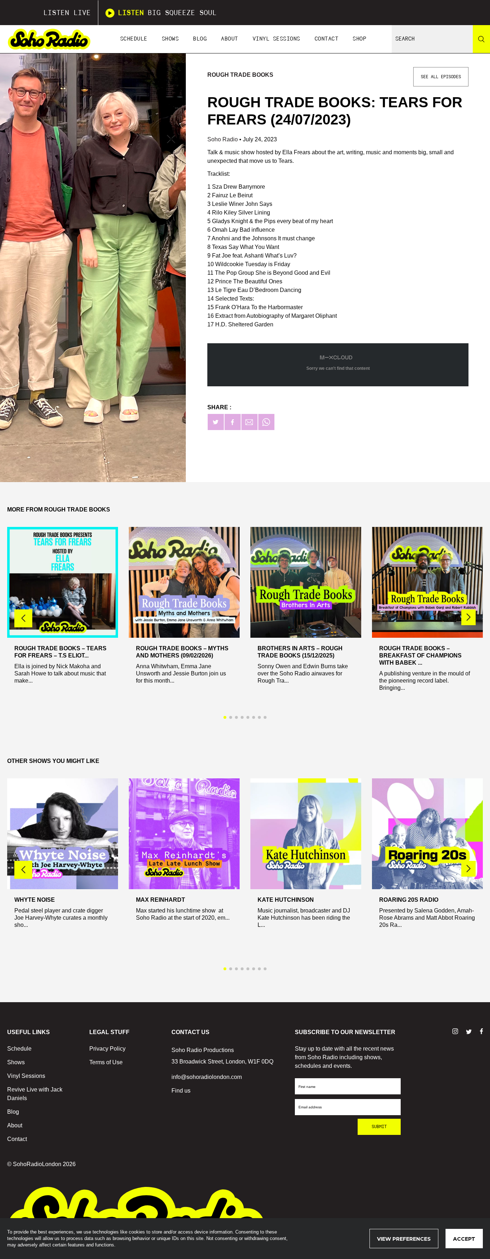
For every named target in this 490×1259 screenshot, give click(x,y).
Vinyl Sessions (276, 39)
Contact (327, 39)
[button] (468, 617)
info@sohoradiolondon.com (206, 1077)
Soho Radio (223, 139)
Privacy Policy (107, 1049)
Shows (170, 39)
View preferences (404, 1239)
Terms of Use (106, 1062)
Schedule (133, 39)
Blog (200, 39)
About (229, 39)
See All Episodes (441, 77)
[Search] (481, 39)
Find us (180, 1091)
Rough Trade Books (240, 75)
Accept (464, 1239)
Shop (359, 39)
